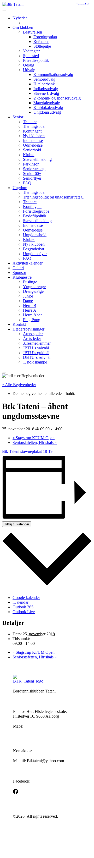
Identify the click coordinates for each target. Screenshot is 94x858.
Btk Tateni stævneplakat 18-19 (27, 451)
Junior (28, 296)
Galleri (18, 268)
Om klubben (23, 27)
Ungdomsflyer (35, 253)
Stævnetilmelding (37, 159)
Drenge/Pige (33, 291)
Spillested (31, 55)
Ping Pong (31, 319)
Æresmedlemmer (37, 343)
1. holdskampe (35, 362)
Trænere (30, 121)
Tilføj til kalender (16, 524)
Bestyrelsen (32, 32)
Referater (41, 41)
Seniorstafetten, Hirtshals (35, 442)
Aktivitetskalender (28, 263)
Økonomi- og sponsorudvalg (57, 98)
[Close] (4, 372)
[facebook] (15, 791)
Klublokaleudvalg (48, 107)
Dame (28, 301)
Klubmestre (22, 277)
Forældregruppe (36, 211)
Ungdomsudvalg (47, 112)
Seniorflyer (32, 178)
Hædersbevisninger (28, 329)
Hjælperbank (44, 84)
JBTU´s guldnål (36, 352)
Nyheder (20, 18)
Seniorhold (32, 150)
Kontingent (32, 131)
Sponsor (19, 272)
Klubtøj (29, 154)
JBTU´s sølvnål (36, 348)
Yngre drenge (34, 286)
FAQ (27, 183)
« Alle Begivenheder (19, 384)
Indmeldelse (33, 140)
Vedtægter (31, 51)
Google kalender (26, 597)
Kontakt (19, 324)
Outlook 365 (23, 607)
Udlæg (28, 65)
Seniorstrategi (34, 169)
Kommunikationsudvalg (53, 74)
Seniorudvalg (44, 79)
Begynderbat (33, 249)
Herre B (29, 305)
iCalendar (20, 602)
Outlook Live (24, 611)
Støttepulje (42, 46)
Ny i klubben (34, 136)
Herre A (29, 310)
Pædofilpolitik (34, 216)
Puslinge (30, 282)
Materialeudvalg (46, 103)
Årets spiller (33, 334)
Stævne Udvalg (46, 93)
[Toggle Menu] (4, 10)
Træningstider (34, 126)
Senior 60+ (32, 173)
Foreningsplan (45, 37)
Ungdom (20, 187)
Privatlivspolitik (36, 60)
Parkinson (31, 164)
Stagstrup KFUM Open (34, 438)
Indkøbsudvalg (45, 88)
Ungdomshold (34, 235)
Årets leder (32, 338)
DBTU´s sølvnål (36, 357)
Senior (18, 117)
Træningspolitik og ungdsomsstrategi (53, 197)
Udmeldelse (33, 145)
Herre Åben (33, 315)
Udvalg (29, 70)
